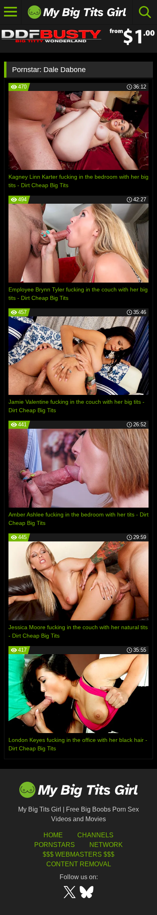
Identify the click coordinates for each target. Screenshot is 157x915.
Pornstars (54, 844)
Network (106, 844)
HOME (53, 835)
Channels (95, 835)
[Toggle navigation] (10, 12)
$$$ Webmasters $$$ (78, 854)
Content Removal (78, 864)
